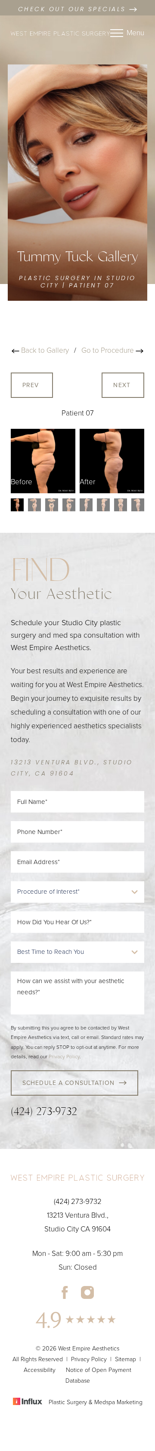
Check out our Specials (74, 9)
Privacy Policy (64, 1056)
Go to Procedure (108, 350)
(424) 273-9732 (44, 1111)
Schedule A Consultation (68, 1082)
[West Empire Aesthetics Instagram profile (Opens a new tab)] (87, 1292)
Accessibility (40, 1370)
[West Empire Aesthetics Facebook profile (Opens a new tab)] (65, 1292)
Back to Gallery (44, 350)
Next (123, 385)
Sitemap (125, 1359)
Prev (31, 385)
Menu (135, 32)
